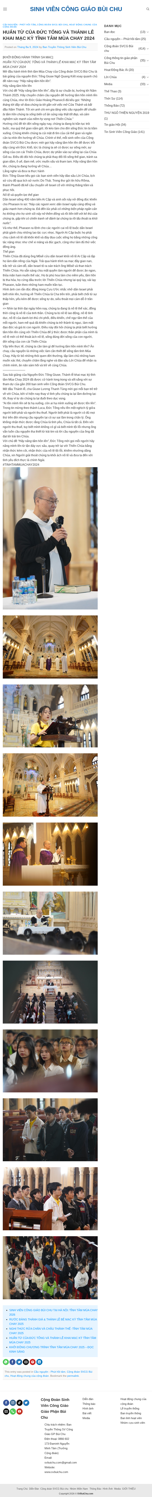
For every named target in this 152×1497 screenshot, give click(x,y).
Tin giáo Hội (112, 124)
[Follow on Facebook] (6, 1403)
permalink (73, 1375)
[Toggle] (147, 32)
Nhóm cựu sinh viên (132, 1422)
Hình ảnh (87, 1408)
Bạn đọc (109, 32)
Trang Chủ (22, 1488)
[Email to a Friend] (26, 1362)
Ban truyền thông (130, 1413)
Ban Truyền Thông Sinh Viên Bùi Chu (64, 47)
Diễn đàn (87, 1399)
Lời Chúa (110, 77)
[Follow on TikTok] (19, 1403)
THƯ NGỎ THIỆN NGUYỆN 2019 (126, 112)
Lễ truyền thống (129, 1408)
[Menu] (5, 9)
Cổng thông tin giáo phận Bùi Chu (120, 60)
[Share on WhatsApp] (6, 1362)
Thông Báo (111, 105)
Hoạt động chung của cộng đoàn (29, 1375)
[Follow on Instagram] (13, 1403)
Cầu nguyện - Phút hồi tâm (19, 25)
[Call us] (13, 1411)
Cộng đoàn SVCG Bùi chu (52, 25)
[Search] (147, 9)
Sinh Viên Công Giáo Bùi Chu (76, 9)
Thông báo (88, 1403)
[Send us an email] (6, 1411)
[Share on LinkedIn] (39, 1362)
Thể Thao (110, 91)
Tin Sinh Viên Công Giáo (120, 131)
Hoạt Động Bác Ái (116, 69)
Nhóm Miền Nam (79, 1488)
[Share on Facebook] (12, 1362)
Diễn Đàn (34, 1488)
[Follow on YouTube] (19, 1411)
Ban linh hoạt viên (131, 1418)
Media (108, 84)
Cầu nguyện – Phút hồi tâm (122, 39)
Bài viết (86, 1413)
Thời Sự (109, 98)
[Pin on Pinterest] (33, 1362)
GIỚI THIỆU (129, 1488)
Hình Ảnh (108, 1488)
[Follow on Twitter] (26, 1403)
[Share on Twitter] (19, 1362)
